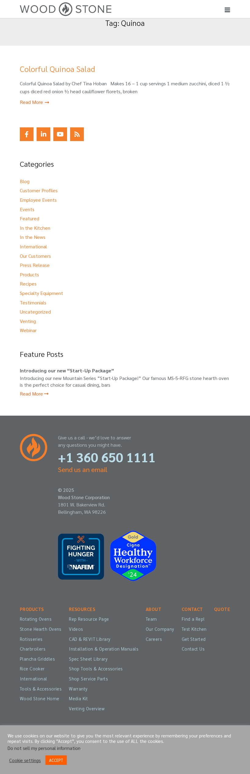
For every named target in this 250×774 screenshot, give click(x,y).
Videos (76, 629)
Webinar (28, 330)
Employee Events (38, 200)
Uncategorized (35, 311)
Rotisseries (31, 639)
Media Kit (78, 698)
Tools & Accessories (41, 688)
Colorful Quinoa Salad (57, 68)
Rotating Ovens (36, 619)
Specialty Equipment (41, 293)
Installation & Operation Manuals (103, 649)
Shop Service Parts (88, 678)
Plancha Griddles (37, 659)
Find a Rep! (193, 619)
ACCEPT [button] (56, 760)
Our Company (160, 629)
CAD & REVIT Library (89, 639)
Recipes (28, 283)
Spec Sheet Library (88, 659)
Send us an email (82, 469)
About (153, 609)
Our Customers (35, 256)
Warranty (78, 688)
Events (27, 209)
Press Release (35, 265)
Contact (192, 609)
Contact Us (193, 649)
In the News (32, 237)
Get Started (194, 639)
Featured (29, 218)
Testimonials (33, 302)
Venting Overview (87, 708)
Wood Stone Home (39, 698)
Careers (154, 639)
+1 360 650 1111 (106, 457)
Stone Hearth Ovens (41, 629)
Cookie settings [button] (25, 760)
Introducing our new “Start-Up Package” (67, 370)
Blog (25, 181)
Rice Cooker (32, 668)
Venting (28, 321)
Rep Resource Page (89, 619)
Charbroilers (32, 649)
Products (29, 274)
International (33, 246)
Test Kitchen (194, 629)
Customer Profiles (39, 190)
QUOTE (222, 609)
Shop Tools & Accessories (96, 668)
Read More (32, 102)
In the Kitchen (35, 228)
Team (151, 619)
